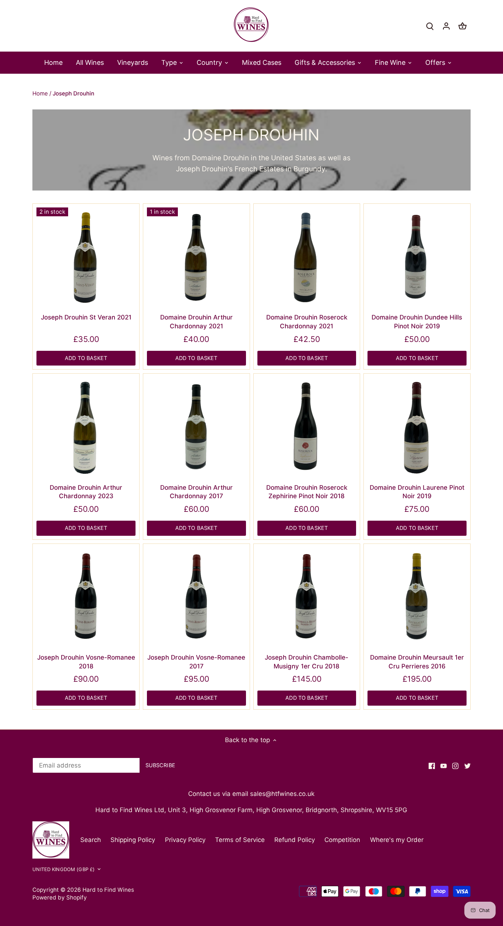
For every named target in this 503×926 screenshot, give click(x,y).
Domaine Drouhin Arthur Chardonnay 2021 (196, 322)
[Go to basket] (462, 26)
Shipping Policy (132, 839)
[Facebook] (432, 765)
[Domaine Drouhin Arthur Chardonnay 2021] (196, 257)
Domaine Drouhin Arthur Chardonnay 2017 (196, 492)
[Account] (446, 26)
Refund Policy (294, 839)
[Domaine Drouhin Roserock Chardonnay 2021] (306, 257)
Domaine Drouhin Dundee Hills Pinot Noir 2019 (417, 322)
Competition (342, 839)
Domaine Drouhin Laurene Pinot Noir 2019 (417, 492)
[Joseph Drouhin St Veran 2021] (86, 257)
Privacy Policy (185, 839)
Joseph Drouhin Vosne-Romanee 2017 (196, 662)
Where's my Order (396, 839)
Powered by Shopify (59, 897)
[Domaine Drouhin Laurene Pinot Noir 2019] (417, 426)
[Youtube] (443, 765)
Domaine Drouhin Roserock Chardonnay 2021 (306, 322)
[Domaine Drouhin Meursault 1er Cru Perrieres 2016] (417, 597)
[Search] (430, 26)
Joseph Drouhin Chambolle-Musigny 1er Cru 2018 (306, 662)
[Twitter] (467, 765)
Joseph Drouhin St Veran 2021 (86, 317)
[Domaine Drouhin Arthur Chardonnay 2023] (86, 426)
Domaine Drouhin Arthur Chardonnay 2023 (86, 492)
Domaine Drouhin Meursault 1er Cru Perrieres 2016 (417, 662)
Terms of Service (240, 839)
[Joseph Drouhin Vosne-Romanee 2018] (86, 597)
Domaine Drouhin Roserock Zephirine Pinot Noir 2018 (306, 492)
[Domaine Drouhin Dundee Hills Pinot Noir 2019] (417, 257)
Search (90, 839)
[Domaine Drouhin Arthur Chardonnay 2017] (196, 426)
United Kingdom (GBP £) (63, 869)
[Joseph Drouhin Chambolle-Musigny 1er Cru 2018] (306, 597)
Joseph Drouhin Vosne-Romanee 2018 (86, 662)
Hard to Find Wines (108, 889)
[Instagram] (455, 765)
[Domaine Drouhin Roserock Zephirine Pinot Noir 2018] (306, 426)
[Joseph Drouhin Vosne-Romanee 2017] (196, 597)
